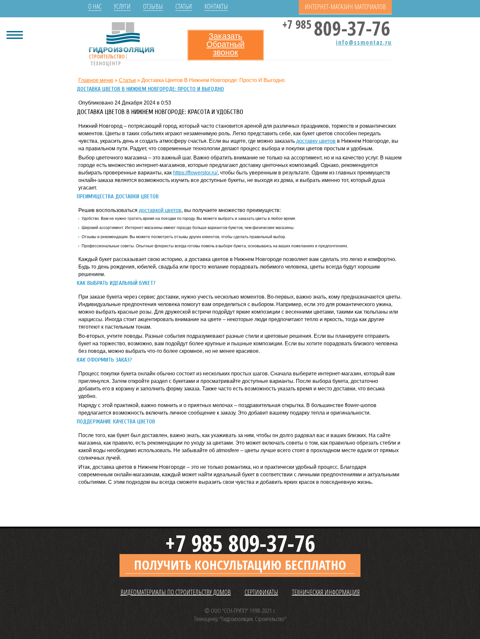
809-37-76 (337, 26)
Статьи (183, 6)
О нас (95, 6)
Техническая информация (326, 592)
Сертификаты (261, 592)
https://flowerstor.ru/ (195, 172)
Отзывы (153, 6)
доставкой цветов (160, 210)
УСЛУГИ (122, 6)
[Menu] (15, 34)
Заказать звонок (225, 44)
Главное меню (95, 80)
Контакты (216, 6)
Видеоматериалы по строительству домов (175, 592)
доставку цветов (316, 141)
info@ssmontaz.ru (364, 42)
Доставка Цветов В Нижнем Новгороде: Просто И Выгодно (150, 89)
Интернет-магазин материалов (345, 6)
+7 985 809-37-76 (240, 543)
